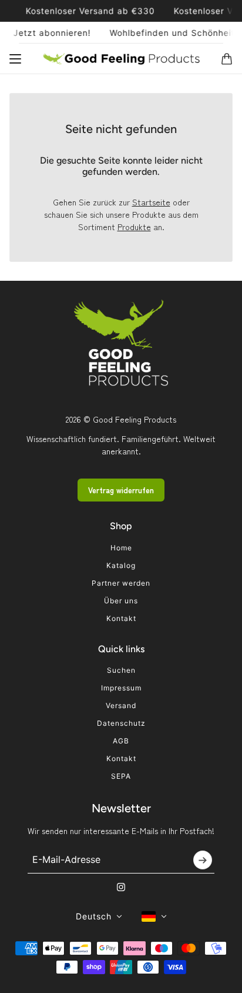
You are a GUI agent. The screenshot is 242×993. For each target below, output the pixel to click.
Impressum (121, 687)
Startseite (151, 202)
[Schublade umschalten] (15, 59)
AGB (121, 740)
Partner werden (121, 583)
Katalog (121, 565)
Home (121, 547)
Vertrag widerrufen (121, 490)
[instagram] (121, 887)
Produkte (134, 227)
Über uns (121, 600)
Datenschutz (121, 723)
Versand (121, 705)
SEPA (121, 776)
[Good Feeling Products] (121, 59)
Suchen (121, 670)
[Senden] (202, 860)
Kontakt (121, 618)
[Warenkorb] (227, 59)
